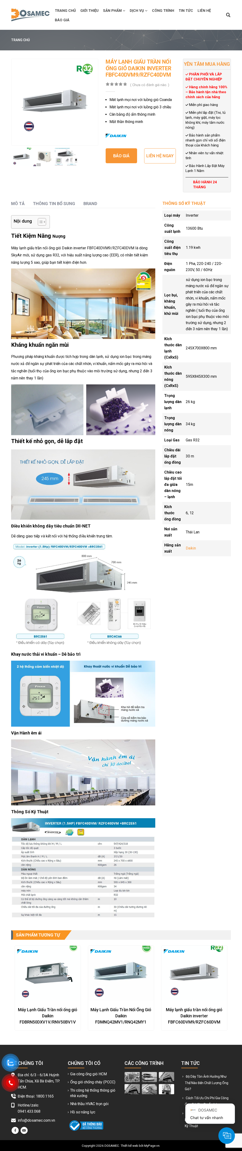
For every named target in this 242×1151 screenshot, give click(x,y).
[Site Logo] (30, 15)
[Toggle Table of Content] (39, 222)
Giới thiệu (89, 11)
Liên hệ (204, 11)
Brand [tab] (90, 203)
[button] (228, 15)
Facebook (15, 1130)
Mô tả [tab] (18, 203)
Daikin (191, 548)
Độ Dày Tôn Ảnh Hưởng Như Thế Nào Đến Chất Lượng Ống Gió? (206, 1083)
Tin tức (186, 11)
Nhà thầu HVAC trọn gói (89, 1104)
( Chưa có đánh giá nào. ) (149, 85)
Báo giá (62, 20)
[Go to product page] (48, 973)
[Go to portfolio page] (132, 1077)
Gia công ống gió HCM (88, 1074)
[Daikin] (116, 136)
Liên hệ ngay (160, 155)
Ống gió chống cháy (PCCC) (92, 1082)
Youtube (24, 1130)
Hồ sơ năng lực (82, 1112)
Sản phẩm (112, 11)
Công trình (163, 11)
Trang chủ (65, 11)
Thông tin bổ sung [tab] (54, 203)
